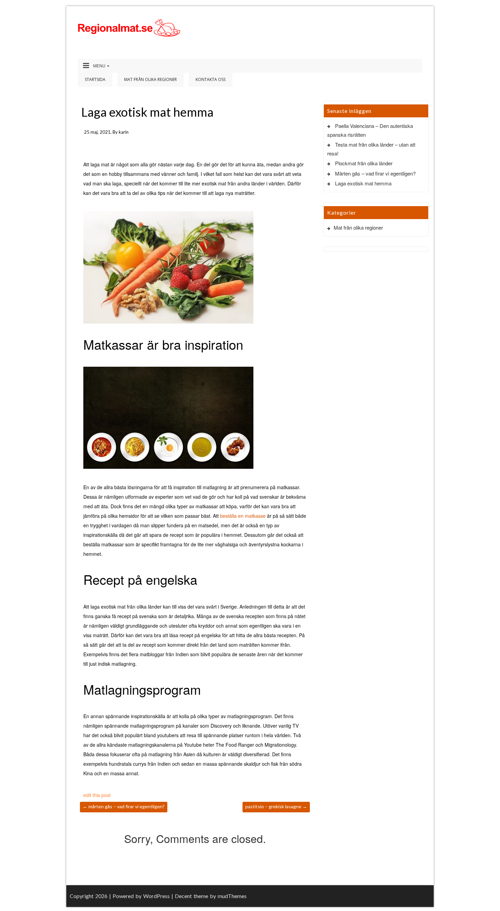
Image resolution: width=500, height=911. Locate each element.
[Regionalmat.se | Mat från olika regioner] (129, 27)
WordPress (156, 896)
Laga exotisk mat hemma (363, 183)
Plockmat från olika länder (364, 163)
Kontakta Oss (211, 79)
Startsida (95, 79)
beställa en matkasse (243, 515)
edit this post (97, 795)
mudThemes (232, 896)
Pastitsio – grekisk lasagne (276, 806)
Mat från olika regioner (150, 79)
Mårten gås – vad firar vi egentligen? (124, 806)
